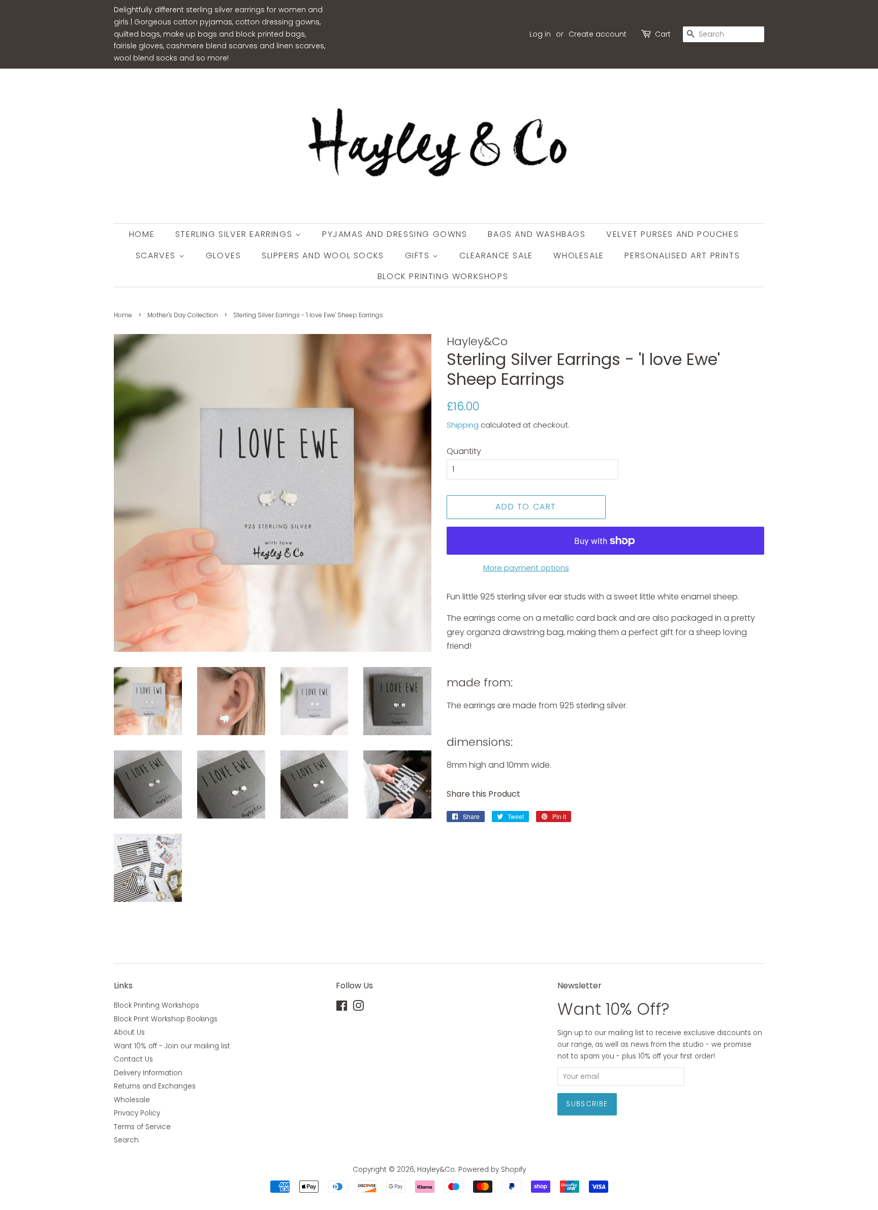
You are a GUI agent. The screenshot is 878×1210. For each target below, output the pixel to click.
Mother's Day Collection (182, 315)
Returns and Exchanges (155, 1086)
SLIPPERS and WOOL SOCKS (323, 255)
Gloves (223, 255)
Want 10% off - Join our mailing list (172, 1046)
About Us (129, 1032)
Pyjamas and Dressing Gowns (394, 234)
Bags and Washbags (536, 234)
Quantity (464, 451)
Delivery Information (148, 1073)
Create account (597, 34)
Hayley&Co (436, 1169)
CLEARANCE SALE (495, 255)
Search (126, 1140)
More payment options (526, 567)
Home (141, 234)
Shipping (463, 424)
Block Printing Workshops (443, 276)
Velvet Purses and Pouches (672, 234)
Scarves (157, 255)
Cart (663, 34)
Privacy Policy (137, 1113)
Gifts (419, 255)
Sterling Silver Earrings (235, 234)
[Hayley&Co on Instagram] (358, 1008)
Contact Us (133, 1059)
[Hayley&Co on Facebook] (342, 1008)
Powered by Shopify (492, 1169)
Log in (540, 34)
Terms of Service (142, 1127)
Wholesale (578, 255)
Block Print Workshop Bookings (165, 1019)
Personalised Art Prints (682, 255)
